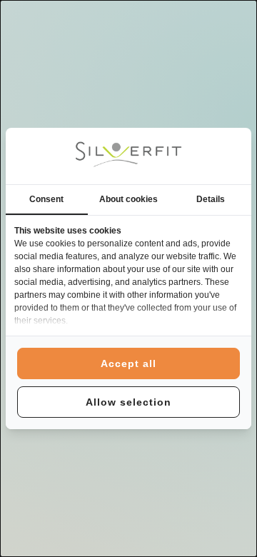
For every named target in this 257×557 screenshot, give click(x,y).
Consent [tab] (46, 199)
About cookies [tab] (128, 199)
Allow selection (128, 402)
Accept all (128, 363)
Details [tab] (210, 199)
